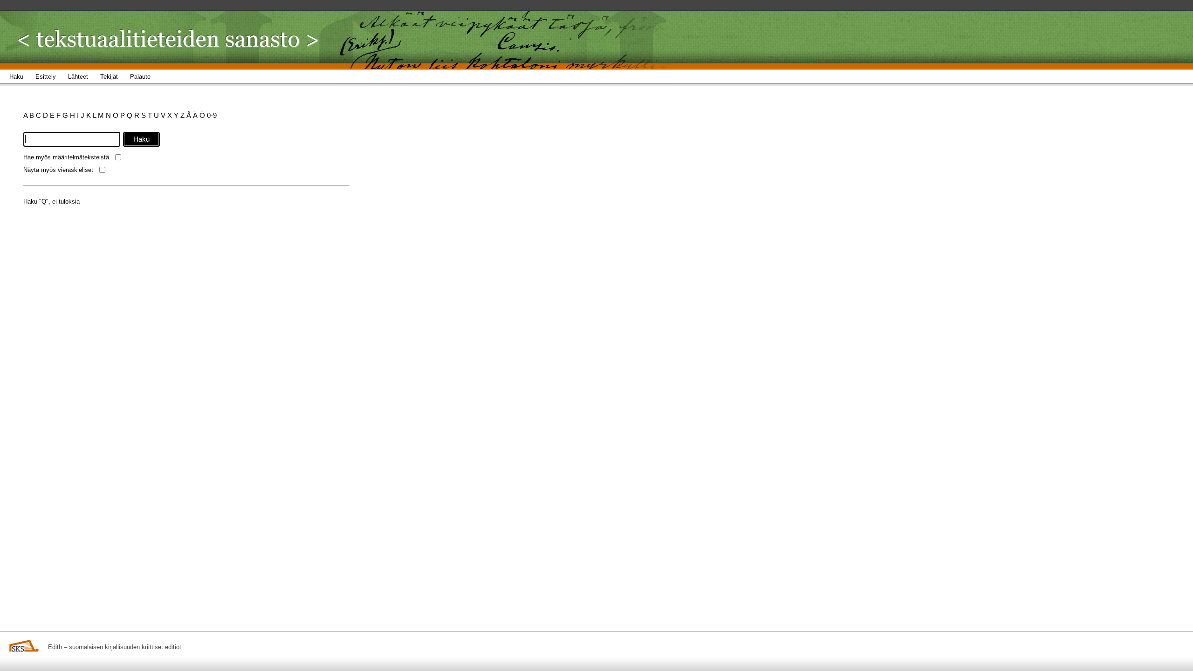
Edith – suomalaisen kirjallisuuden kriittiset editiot (114, 647)
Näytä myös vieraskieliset (58, 169)
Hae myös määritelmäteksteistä (66, 157)
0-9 (212, 115)
